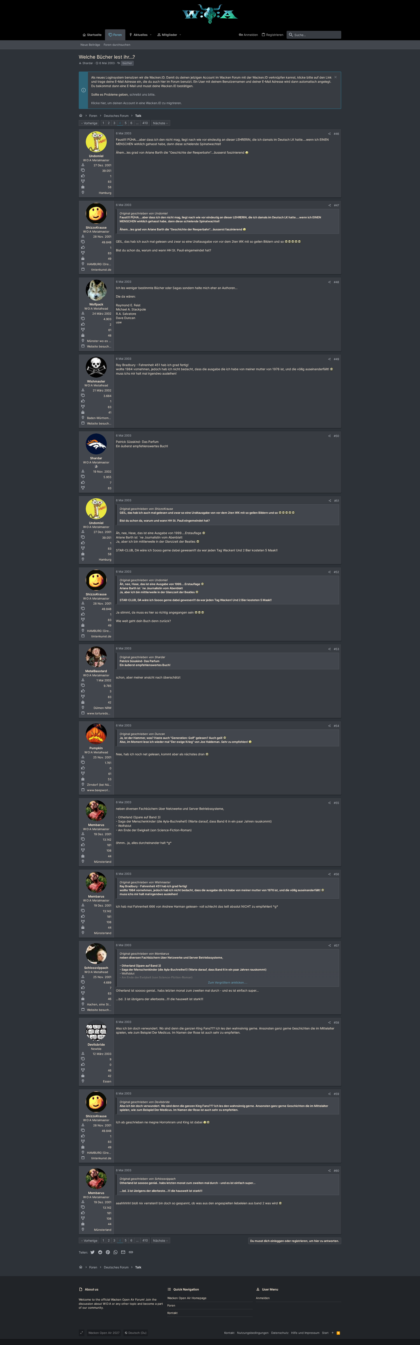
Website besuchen (99, 346)
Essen (107, 1081)
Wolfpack (96, 304)
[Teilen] (329, 134)
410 (145, 123)
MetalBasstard (96, 671)
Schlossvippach (96, 968)
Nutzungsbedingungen (253, 1332)
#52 (336, 572)
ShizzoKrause (96, 227)
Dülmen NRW (102, 708)
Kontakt (172, 1313)
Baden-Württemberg (101, 418)
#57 (336, 945)
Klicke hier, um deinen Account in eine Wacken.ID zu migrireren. (136, 103)
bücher (127, 63)
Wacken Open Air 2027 (103, 1332)
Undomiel (96, 156)
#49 (336, 359)
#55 (336, 803)
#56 (336, 874)
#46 (336, 133)
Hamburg (105, 193)
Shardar (87, 63)
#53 (336, 649)
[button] (151, 35)
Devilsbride (96, 1044)
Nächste (159, 123)
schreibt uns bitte (142, 94)
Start (325, 1332)
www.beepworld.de (100, 790)
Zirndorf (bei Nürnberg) (103, 784)
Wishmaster (96, 381)
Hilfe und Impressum (305, 1332)
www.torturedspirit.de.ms (104, 713)
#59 (336, 1094)
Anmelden (263, 1298)
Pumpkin (96, 748)
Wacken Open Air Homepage (186, 1298)
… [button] (137, 123)
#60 (336, 1170)
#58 (336, 1022)
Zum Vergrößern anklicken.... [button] (227, 982)
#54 (336, 726)
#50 (336, 436)
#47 (336, 205)
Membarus (96, 825)
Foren (171, 1305)
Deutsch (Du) (137, 1332)
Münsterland (102, 861)
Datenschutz (280, 1332)
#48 (336, 282)
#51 (336, 500)
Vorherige (90, 123)
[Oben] (332, 1332)
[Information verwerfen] (335, 77)
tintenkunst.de (101, 269)
